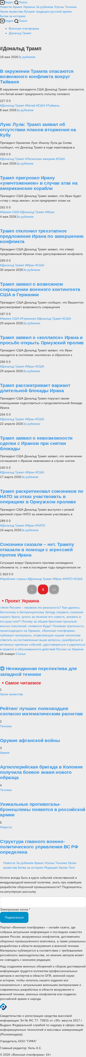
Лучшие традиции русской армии (48, 11)
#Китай (30, 105)
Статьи (21, 654)
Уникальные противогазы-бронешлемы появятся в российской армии (42, 809)
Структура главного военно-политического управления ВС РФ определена (39, 847)
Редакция (51, 867)
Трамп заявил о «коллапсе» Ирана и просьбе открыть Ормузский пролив (42, 340)
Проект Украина (22, 600)
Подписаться (14, 917)
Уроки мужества (11, 11)
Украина (29, 7)
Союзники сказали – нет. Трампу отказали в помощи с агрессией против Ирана (37, 549)
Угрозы (59, 7)
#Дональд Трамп (12, 105)
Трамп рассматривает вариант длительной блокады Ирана (35, 388)
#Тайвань (53, 105)
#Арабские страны (13, 579)
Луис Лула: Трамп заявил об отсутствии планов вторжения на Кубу (38, 129)
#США (40, 105)
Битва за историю (30, 867)
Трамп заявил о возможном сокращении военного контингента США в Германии (40, 289)
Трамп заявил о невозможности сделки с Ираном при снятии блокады (36, 443)
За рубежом (44, 7)
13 (54, 589)
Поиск (23, 2)
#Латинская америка (40, 159)
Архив (63, 867)
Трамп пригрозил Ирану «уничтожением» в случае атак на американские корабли (39, 183)
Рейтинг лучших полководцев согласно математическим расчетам (41, 711)
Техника (71, 7)
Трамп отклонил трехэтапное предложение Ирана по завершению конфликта (42, 236)
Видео (8, 2)
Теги (71, 867)
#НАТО (40, 525)
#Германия (28, 318)
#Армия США (9, 212)
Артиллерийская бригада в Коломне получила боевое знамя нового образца (41, 772)
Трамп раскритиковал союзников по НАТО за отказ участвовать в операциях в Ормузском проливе (41, 496)
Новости (6, 7)
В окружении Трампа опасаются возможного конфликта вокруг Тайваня (36, 76)
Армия (17, 7)
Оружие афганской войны (30, 740)
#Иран (49, 212)
